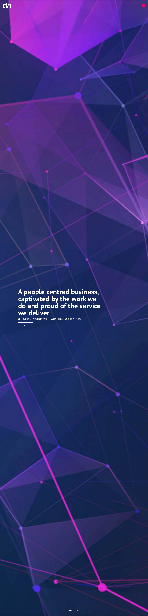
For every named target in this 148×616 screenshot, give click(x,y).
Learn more (25, 325)
